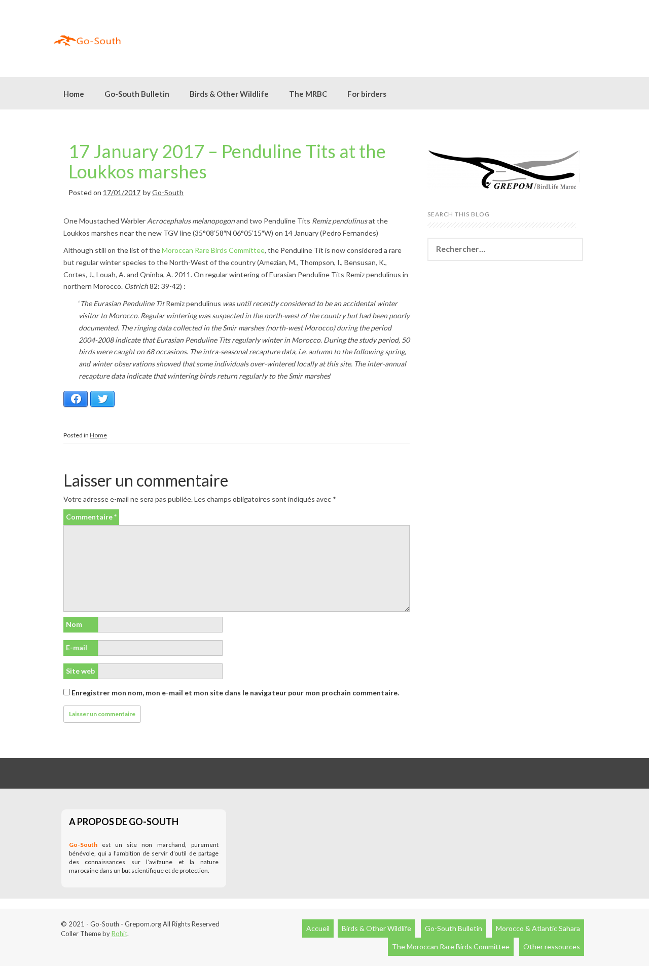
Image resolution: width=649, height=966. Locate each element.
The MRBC (308, 93)
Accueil (318, 928)
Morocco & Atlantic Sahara (538, 928)
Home (73, 93)
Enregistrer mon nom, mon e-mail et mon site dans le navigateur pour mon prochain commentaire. (235, 692)
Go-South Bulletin (136, 93)
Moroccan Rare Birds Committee (213, 250)
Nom (74, 624)
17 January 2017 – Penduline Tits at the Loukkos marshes (227, 161)
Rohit (119, 934)
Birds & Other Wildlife (376, 928)
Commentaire (91, 516)
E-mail (76, 647)
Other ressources (551, 946)
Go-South (168, 192)
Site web (80, 670)
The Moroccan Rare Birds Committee (451, 946)
